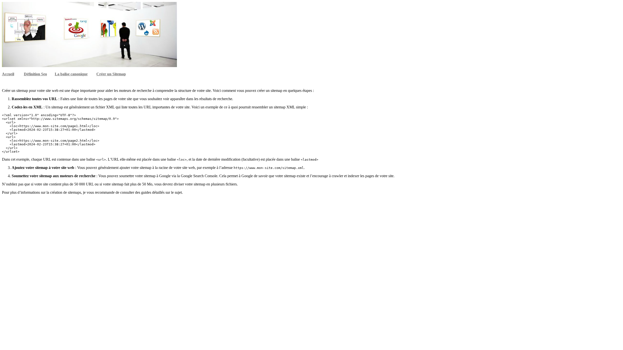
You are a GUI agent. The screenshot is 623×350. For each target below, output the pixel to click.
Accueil (8, 74)
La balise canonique (71, 74)
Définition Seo (35, 74)
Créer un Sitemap (111, 74)
